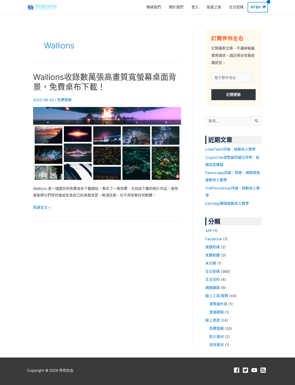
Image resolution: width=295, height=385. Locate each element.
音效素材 (216, 345)
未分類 (210, 263)
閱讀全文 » (42, 207)
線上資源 (212, 320)
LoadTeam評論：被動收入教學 (230, 149)
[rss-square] (264, 370)
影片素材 (216, 337)
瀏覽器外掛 (218, 304)
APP (208, 231)
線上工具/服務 (216, 296)
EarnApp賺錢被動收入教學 (227, 203)
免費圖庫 (64, 100)
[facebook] (237, 370)
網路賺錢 (212, 288)
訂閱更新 (233, 95)
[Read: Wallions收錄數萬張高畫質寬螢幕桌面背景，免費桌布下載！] (107, 143)
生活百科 (212, 279)
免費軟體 (212, 255)
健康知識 (212, 247)
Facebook (213, 239)
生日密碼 (212, 271)
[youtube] (255, 370)
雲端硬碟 (216, 312)
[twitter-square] (246, 370)
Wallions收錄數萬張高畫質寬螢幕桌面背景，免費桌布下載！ (104, 82)
